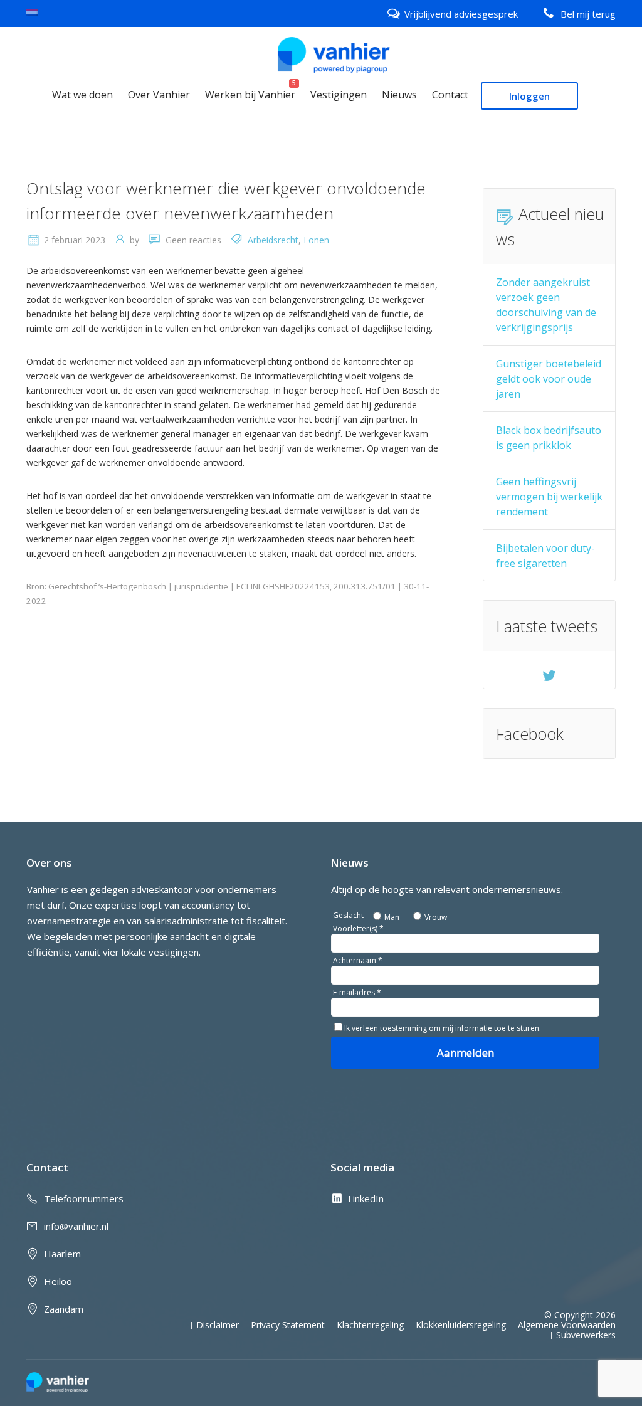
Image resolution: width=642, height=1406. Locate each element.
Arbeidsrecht (273, 240)
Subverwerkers (586, 1335)
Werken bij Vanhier (250, 95)
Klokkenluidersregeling (461, 1325)
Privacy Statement (288, 1325)
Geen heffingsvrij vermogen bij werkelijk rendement (549, 497)
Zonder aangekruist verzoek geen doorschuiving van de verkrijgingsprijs (546, 304)
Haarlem (62, 1253)
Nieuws (399, 95)
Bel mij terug (588, 14)
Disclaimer (217, 1325)
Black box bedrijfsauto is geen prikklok (548, 437)
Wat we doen (82, 95)
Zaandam (63, 1309)
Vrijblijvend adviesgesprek (461, 14)
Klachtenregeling (370, 1325)
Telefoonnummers (84, 1198)
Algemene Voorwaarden (567, 1325)
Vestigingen (338, 95)
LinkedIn (366, 1198)
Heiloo (58, 1281)
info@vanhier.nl (76, 1226)
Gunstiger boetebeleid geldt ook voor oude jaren (548, 379)
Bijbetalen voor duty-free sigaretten (545, 555)
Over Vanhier (159, 95)
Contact (450, 95)
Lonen (316, 240)
